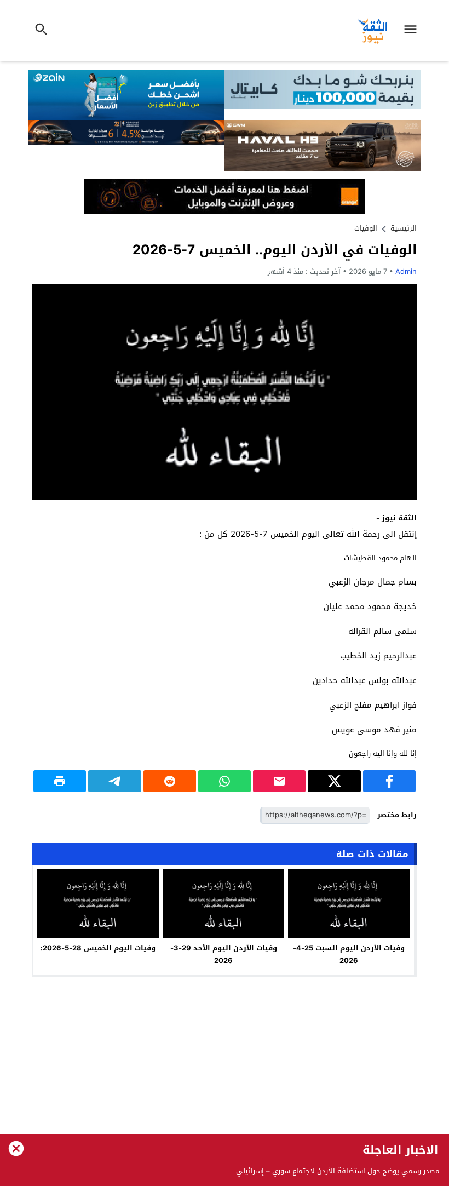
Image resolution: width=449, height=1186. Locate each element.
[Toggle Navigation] (413, 31)
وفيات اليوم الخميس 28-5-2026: (98, 948)
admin (406, 271)
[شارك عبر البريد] (279, 781)
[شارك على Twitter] (334, 781)
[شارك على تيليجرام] (114, 781)
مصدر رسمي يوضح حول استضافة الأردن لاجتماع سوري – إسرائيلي (337, 1171)
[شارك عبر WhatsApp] (224, 781)
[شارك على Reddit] (169, 781)
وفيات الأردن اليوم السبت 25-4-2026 (349, 954)
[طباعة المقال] (59, 781)
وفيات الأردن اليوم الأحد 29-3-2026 (223, 954)
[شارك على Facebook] (389, 781)
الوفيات (365, 228)
